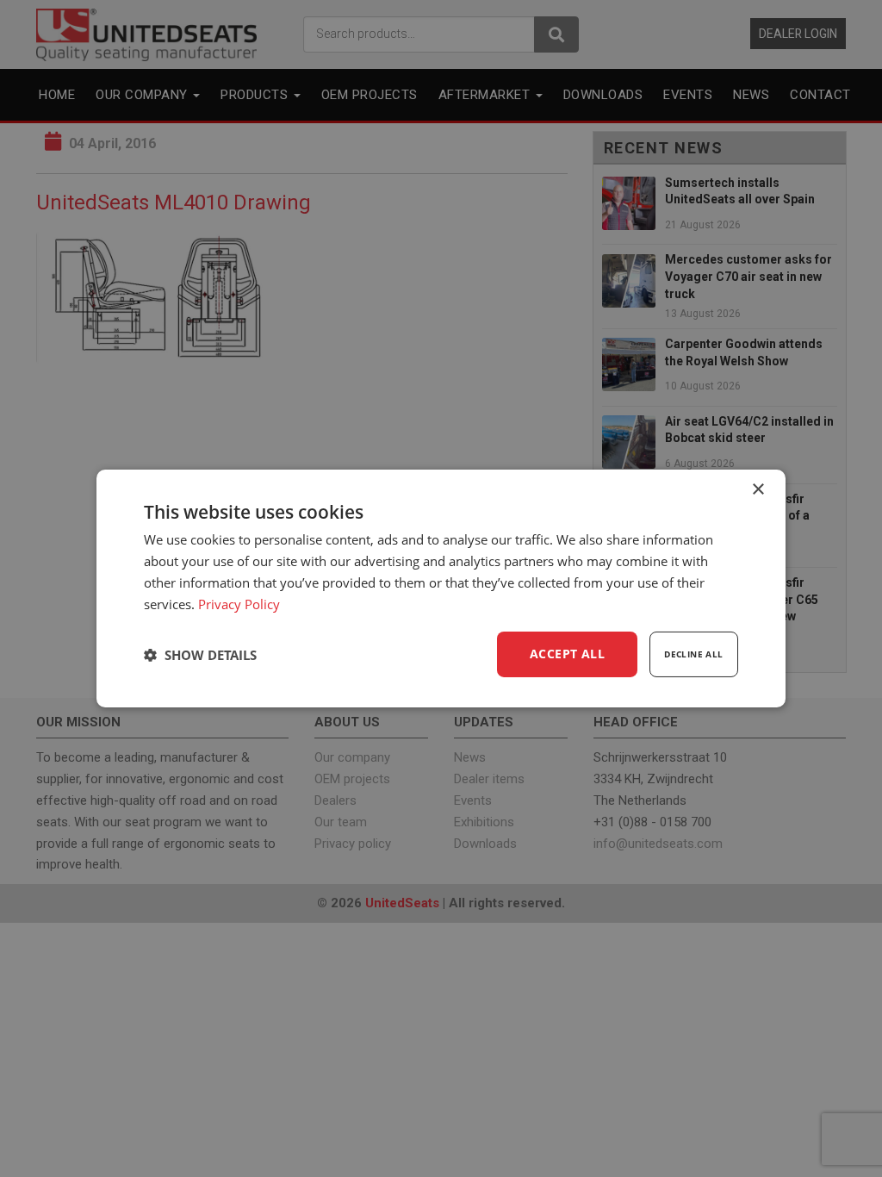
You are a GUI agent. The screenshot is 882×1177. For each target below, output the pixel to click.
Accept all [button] (567, 653)
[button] (200, 654)
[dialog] (441, 588)
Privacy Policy (239, 604)
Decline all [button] (693, 654)
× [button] (757, 489)
